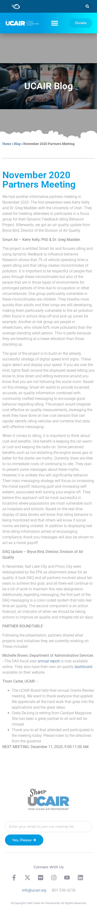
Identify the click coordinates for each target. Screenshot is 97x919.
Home (6, 144)
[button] (87, 6)
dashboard (83, 666)
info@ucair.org (34, 890)
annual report (49, 661)
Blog (17, 144)
